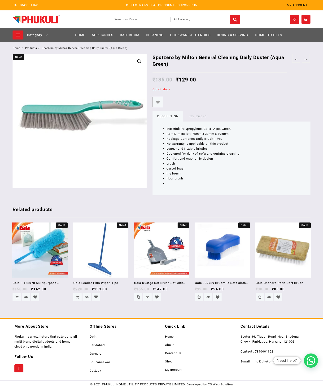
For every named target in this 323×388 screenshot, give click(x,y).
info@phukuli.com (266, 361)
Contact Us (173, 353)
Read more (138, 297)
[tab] (168, 116)
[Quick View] (26, 297)
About (169, 345)
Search (235, 19)
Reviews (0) (198, 116)
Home (169, 336)
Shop (169, 361)
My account (174, 369)
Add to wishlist (158, 102)
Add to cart (17, 297)
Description (167, 116)
